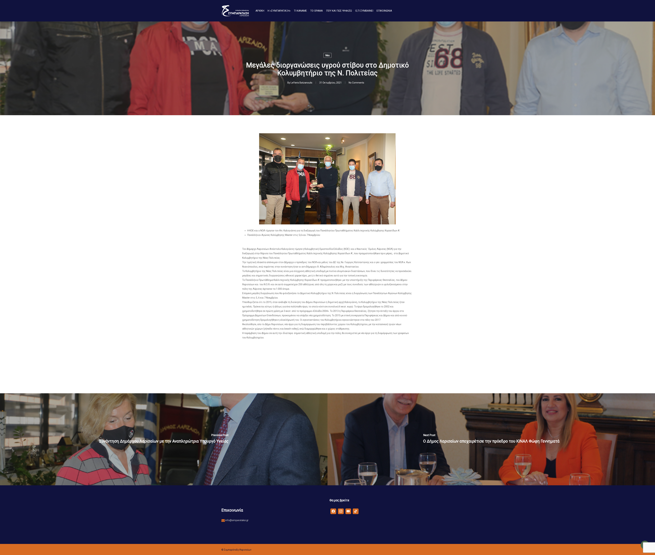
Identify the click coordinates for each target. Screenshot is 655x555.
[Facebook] (333, 511)
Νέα (327, 55)
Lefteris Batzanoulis (301, 82)
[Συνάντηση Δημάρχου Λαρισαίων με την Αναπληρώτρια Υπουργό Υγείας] (164, 439)
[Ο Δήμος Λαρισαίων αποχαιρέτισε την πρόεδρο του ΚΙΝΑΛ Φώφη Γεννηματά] (491, 439)
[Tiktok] (355, 511)
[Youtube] (348, 511)
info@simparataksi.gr (237, 520)
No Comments (356, 82)
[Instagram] (341, 511)
